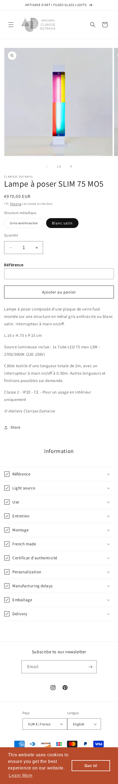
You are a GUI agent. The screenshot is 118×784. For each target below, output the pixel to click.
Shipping (15, 204)
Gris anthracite (27, 224)
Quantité (11, 235)
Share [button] (15, 427)
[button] (11, 25)
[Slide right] (71, 166)
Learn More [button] (21, 775)
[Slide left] (47, 166)
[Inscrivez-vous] (90, 666)
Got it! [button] (91, 765)
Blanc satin (62, 223)
